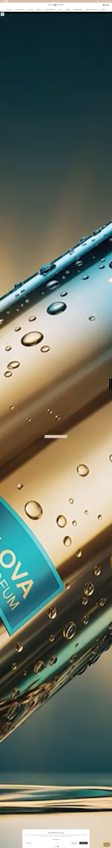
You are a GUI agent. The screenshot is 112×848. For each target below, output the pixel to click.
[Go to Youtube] (7, 1)
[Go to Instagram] (4, 1)
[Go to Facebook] (2, 1)
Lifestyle (67, 9)
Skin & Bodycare (50, 9)
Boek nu (104, 9)
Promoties (9, 9)
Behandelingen (78, 9)
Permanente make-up (92, 9)
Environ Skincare (20, 9)
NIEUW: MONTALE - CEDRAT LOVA (56, 436)
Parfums (30, 9)
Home (60, 9)
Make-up (39, 9)
